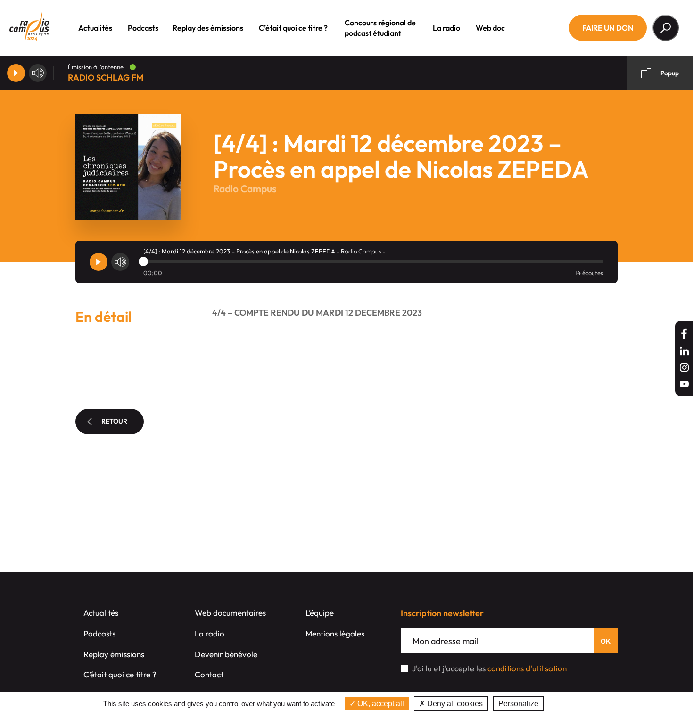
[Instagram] (684, 367)
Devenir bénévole (226, 654)
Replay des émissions (208, 28)
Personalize (518, 704)
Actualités (95, 28)
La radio (446, 28)
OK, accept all (379, 704)
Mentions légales (334, 633)
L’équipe (319, 613)
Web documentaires (230, 613)
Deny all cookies (454, 704)
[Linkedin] (684, 351)
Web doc (490, 28)
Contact (209, 674)
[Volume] (38, 73)
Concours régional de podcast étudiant (380, 28)
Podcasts (143, 28)
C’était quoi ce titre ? (293, 28)
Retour (114, 421)
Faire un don (608, 28)
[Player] (16, 73)
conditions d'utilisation (527, 668)
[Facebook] (684, 334)
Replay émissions (113, 654)
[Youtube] (684, 384)
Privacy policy (570, 704)
